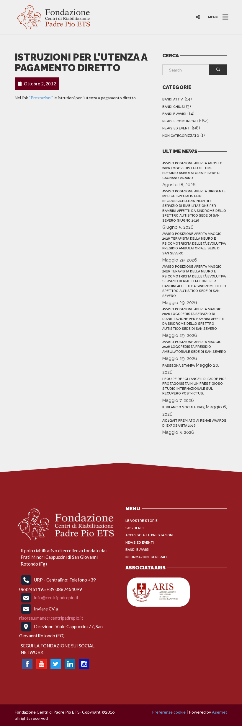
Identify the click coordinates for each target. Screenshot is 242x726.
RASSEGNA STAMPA (178, 366)
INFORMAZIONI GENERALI (146, 557)
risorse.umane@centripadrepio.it (51, 618)
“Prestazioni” (41, 97)
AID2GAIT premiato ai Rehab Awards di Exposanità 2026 (194, 423)
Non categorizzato (180, 136)
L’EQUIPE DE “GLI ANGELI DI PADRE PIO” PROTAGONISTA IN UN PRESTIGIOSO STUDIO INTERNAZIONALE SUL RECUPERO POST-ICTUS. (194, 386)
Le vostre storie (141, 521)
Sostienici (135, 528)
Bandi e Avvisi (174, 114)
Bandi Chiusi (173, 107)
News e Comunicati (180, 121)
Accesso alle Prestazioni (149, 535)
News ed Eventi (176, 128)
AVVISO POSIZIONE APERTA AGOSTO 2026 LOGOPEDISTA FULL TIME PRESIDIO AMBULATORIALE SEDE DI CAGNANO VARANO (192, 170)
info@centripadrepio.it (56, 597)
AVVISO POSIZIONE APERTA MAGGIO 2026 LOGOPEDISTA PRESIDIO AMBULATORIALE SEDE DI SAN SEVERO (194, 347)
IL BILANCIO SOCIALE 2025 (183, 407)
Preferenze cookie (169, 711)
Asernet (219, 711)
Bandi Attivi (173, 99)
